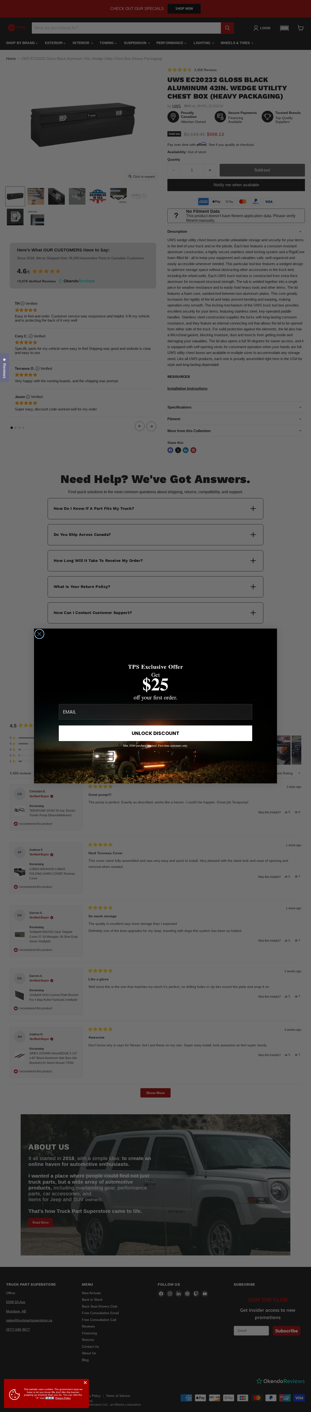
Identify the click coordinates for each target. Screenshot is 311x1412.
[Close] (85, 1382)
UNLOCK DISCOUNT (155, 733)
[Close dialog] (39, 634)
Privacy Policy (63, 1398)
